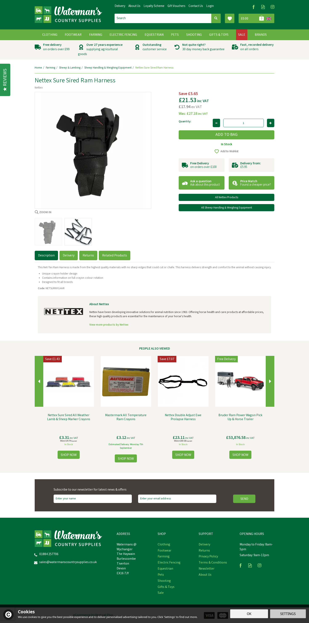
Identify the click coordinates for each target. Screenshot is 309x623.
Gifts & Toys (166, 587)
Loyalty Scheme (154, 6)
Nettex (39, 88)
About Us (205, 575)
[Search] (216, 18)
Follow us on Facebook (253, 6)
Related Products (114, 255)
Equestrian (165, 569)
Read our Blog (263, 6)
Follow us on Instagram (272, 6)
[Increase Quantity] (270, 123)
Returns (88, 255)
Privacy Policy (208, 556)
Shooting (164, 581)
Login (210, 6)
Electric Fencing (169, 563)
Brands (261, 35)
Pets (161, 575)
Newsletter (206, 569)
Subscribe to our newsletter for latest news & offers (90, 490)
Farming (164, 556)
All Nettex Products (226, 197)
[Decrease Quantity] (216, 123)
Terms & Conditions (213, 563)
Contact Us (196, 6)
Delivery (68, 255)
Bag (252, 18)
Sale (161, 593)
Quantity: (185, 122)
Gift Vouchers (176, 6)
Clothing (164, 544)
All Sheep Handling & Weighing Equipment (226, 208)
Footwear (164, 551)
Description (46, 255)
